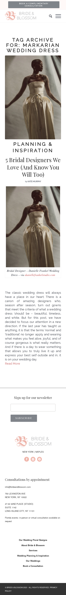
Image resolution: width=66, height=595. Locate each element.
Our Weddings (33, 560)
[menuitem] (34, 4)
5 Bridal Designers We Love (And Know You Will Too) (33, 167)
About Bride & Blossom (33, 545)
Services (33, 550)
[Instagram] (33, 460)
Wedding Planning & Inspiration (33, 555)
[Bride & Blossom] (33, 442)
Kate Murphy (34, 181)
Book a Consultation (33, 565)
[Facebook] (26, 460)
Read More (12, 363)
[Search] (49, 16)
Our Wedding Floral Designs (33, 539)
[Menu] (56, 16)
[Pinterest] (39, 460)
